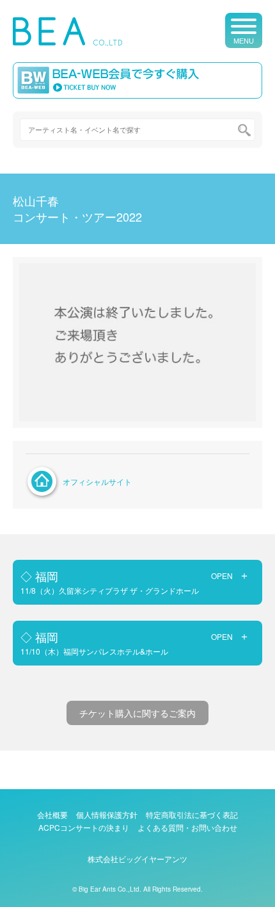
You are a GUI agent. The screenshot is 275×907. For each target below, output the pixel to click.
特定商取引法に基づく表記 (192, 814)
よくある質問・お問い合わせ (187, 827)
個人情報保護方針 (107, 814)
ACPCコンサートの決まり (83, 827)
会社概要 (52, 814)
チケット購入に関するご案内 (137, 713)
